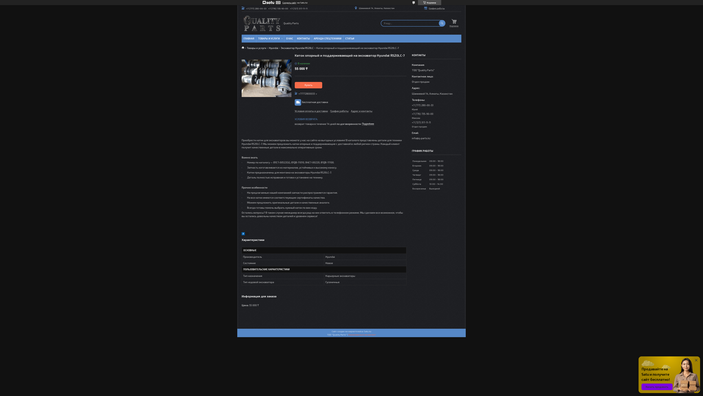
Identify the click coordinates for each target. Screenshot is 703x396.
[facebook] (243, 234)
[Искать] (442, 23)
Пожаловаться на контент (362, 334)
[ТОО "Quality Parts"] (261, 23)
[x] (247, 234)
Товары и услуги (269, 38)
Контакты (303, 38)
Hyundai (273, 48)
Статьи (349, 38)
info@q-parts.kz (421, 138)
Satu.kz (367, 331)
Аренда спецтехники (327, 38)
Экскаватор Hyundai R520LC (297, 48)
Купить (309, 85)
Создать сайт (289, 2)
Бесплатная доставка (315, 102)
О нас (289, 38)
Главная (248, 38)
